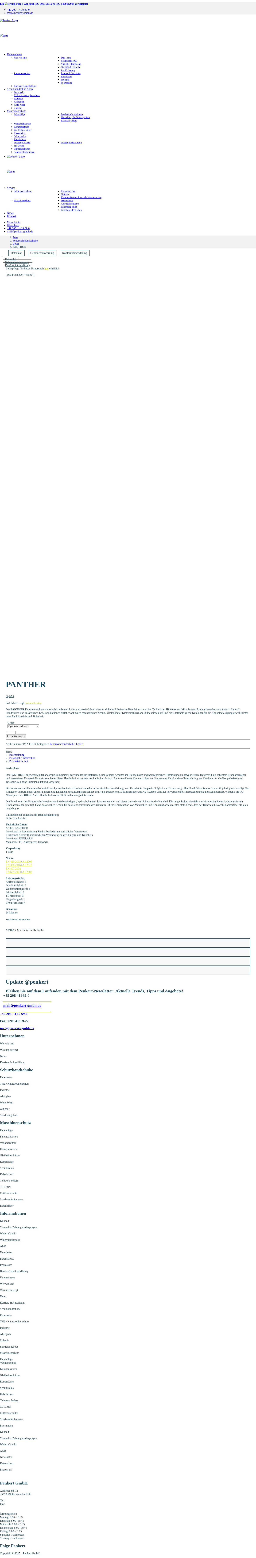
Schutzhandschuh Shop (20, 88)
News (10, 212)
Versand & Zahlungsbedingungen (18, 1227)
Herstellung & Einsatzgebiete (75, 117)
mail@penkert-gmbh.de (20, 12)
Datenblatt (16, 252)
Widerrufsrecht (8, 1233)
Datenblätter (67, 200)
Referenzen (66, 76)
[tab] (16, 754)
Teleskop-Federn (22, 142)
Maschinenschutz (16, 110)
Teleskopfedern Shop (71, 142)
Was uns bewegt (9, 1049)
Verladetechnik (8, 1142)
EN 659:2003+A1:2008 (19, 872)
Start (15, 237)
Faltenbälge (19, 114)
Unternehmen (14, 54)
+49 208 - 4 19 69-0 (14, 1014)
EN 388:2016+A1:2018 (19, 865)
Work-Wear (6, 1102)
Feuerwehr (19, 92)
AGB (3, 1246)
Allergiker (19, 101)
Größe (10, 722)
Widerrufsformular (10, 1239)
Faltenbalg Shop (69, 120)
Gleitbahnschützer (23, 130)
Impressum (6, 1264)
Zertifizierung (68, 70)
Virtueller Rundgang (71, 64)
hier (46, 268)
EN (2, 3)
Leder (16, 243)
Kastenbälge (20, 133)
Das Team (66, 57)
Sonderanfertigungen (24, 152)
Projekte (65, 79)
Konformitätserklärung (74, 252)
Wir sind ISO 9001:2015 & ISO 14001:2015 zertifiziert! (56, 3)
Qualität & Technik (70, 67)
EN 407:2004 (13, 868)
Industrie (18, 98)
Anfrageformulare (70, 203)
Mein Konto (13, 222)
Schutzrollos (20, 136)
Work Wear (19, 105)
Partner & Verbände (70, 73)
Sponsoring (66, 83)
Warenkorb (13, 225)
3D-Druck (19, 145)
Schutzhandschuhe (23, 191)
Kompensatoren (21, 127)
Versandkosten (33, 703)
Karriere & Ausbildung (25, 86)
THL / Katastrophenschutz (27, 95)
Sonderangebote (9, 1115)
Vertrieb (65, 194)
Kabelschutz (20, 139)
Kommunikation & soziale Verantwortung (81, 197)
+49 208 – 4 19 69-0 (18, 9)
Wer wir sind (20, 57)
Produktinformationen (72, 114)
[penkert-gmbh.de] (128, 34)
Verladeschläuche (22, 123)
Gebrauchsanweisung (42, 252)
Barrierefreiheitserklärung (14, 1271)
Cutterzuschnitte (22, 149)
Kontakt (11, 216)
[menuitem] (131, 9)
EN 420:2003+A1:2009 (19, 861)
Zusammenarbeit (22, 73)
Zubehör (18, 108)
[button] (128, 283)
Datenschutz (7, 1258)
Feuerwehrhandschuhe (25, 240)
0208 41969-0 (13, 1500)
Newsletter (6, 1252)
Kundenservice (68, 191)
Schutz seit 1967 (69, 61)
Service (11, 187)
